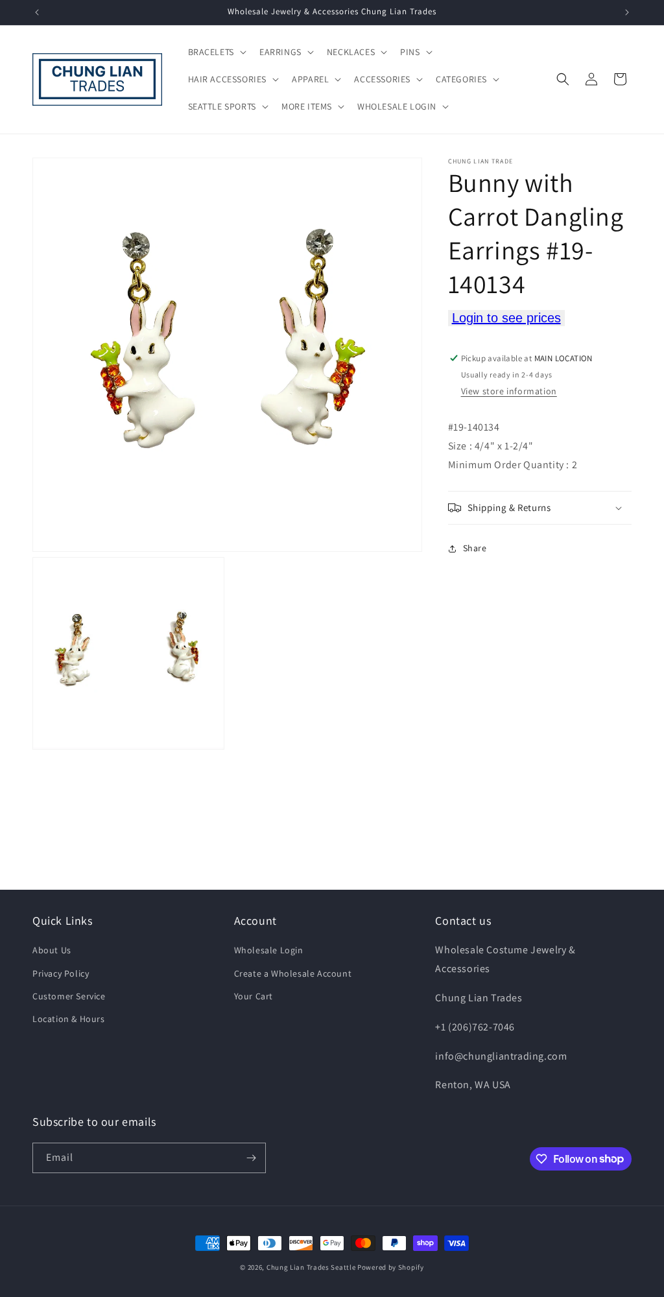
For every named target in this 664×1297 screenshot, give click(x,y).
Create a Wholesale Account (293, 973)
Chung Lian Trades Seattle (311, 1267)
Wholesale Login (268, 950)
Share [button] (475, 548)
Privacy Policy (60, 973)
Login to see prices (506, 318)
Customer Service (69, 996)
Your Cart (253, 996)
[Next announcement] (627, 12)
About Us (51, 950)
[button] (216, 51)
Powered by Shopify (390, 1267)
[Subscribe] (251, 1158)
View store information (509, 391)
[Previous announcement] (37, 12)
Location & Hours (68, 1019)
